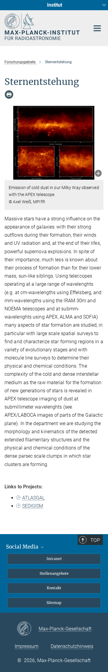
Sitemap (54, 602)
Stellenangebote (54, 573)
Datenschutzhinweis (72, 646)
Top (95, 540)
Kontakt (54, 588)
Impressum (26, 646)
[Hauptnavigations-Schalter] (97, 28)
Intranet (54, 558)
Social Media (23, 547)
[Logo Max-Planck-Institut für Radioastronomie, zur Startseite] (42, 27)
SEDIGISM (32, 506)
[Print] (9, 94)
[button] (98, 174)
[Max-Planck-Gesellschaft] (28, 629)
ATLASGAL (33, 498)
